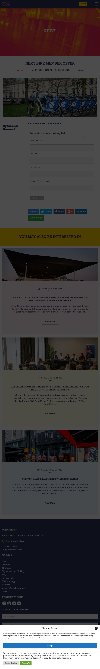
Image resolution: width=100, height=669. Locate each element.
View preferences (50, 660)
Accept (50, 645)
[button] (96, 628)
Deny (50, 652)
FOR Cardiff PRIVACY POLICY (39, 666)
